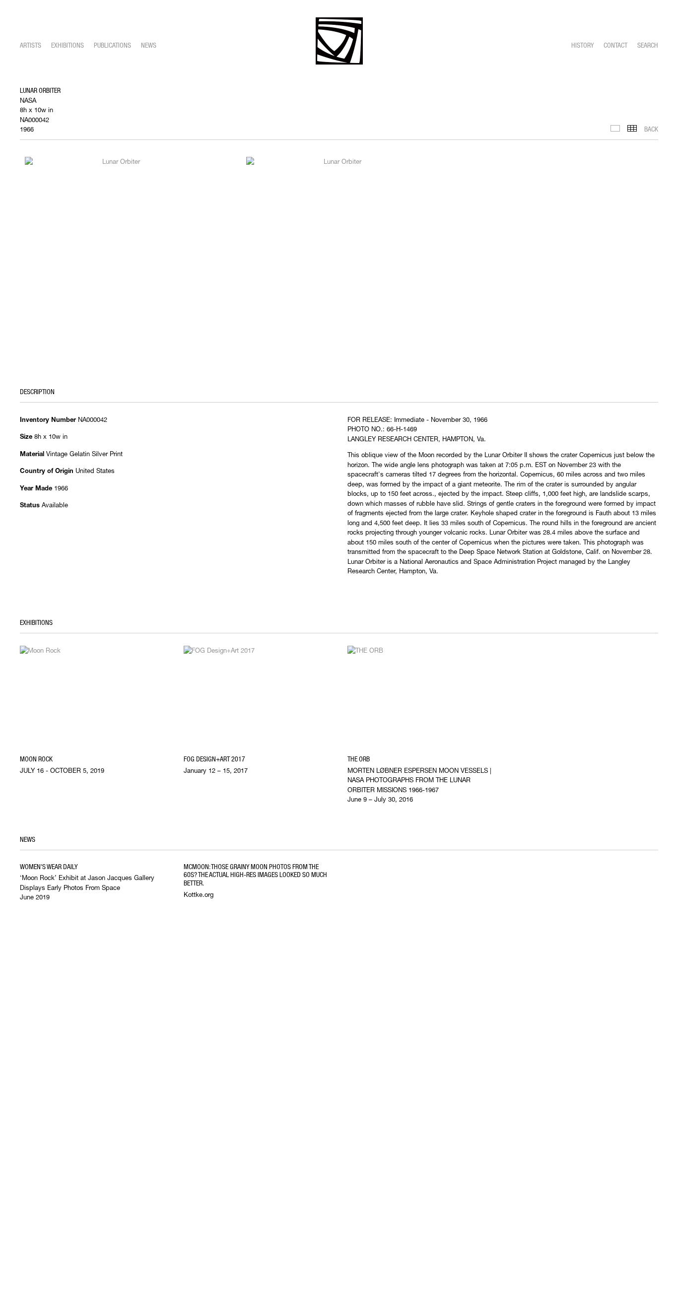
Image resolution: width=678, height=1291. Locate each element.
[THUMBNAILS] (632, 128)
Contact (615, 45)
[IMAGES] (615, 128)
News (148, 45)
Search (647, 45)
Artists (30, 45)
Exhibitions (67, 45)
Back (651, 129)
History (582, 45)
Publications (112, 45)
